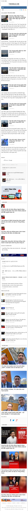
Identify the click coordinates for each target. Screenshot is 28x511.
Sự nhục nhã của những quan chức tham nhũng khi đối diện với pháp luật (13, 232)
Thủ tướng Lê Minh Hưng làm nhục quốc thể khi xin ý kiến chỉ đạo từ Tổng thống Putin (13, 222)
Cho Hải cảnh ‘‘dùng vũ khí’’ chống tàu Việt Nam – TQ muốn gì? (17, 141)
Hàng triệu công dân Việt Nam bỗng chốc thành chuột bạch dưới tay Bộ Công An (13, 242)
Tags (16, 164)
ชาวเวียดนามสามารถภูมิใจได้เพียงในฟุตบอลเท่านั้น (13, 266)
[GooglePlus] (23, 10)
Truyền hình (5, 345)
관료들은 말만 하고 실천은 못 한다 (10, 261)
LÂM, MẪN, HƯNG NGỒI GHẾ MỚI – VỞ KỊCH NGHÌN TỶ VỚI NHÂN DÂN (12, 413)
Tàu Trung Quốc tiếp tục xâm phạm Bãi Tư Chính (17, 51)
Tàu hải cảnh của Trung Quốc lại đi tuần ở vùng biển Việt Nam (17, 105)
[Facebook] (20, 10)
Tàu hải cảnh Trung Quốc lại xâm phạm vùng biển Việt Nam (17, 122)
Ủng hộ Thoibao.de (10, 307)
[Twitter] (21, 10)
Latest (3, 164)
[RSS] (25, 10)
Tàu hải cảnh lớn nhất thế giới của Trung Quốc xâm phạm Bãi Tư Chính (18, 35)
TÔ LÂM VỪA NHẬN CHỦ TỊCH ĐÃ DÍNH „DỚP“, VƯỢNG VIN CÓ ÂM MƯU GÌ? (12, 366)
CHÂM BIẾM (4, 202)
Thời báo (11, 505)
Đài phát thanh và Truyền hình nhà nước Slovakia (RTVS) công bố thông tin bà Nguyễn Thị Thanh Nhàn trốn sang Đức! (16, 301)
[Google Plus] (17, 420)
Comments (12, 164)
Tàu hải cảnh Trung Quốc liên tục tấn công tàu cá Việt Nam (17, 85)
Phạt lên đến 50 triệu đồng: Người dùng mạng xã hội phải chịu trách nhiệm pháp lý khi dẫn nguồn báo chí (13, 211)
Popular (8, 164)
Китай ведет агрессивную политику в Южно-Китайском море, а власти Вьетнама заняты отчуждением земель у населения (12, 285)
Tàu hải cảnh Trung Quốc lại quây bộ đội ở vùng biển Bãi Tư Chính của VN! (17, 69)
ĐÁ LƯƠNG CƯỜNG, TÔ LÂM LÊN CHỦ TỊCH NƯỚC (12, 390)
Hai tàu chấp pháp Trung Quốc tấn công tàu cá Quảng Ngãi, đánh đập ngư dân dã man (17, 18)
